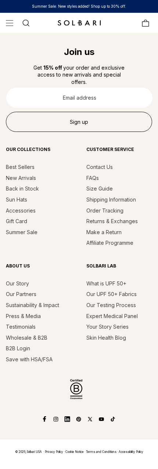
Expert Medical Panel (112, 316)
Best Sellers (20, 167)
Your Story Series (107, 327)
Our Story (17, 283)
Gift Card (16, 221)
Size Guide (99, 188)
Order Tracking (104, 210)
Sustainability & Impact (32, 305)
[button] (9, 23)
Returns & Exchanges (112, 221)
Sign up (79, 122)
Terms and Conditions (101, 452)
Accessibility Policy (131, 452)
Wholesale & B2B (26, 338)
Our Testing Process (111, 305)
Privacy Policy (54, 452)
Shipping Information (111, 199)
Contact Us (99, 167)
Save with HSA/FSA (29, 359)
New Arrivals (21, 178)
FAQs (92, 178)
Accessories (21, 210)
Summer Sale (21, 232)
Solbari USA (34, 452)
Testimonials (21, 327)
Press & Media (23, 316)
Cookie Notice (74, 452)
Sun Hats (16, 199)
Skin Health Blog (106, 338)
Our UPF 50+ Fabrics (111, 294)
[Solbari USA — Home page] (79, 22)
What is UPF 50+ (106, 283)
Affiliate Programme (109, 243)
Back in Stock (22, 188)
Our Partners (21, 294)
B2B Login (18, 348)
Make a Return (104, 232)
